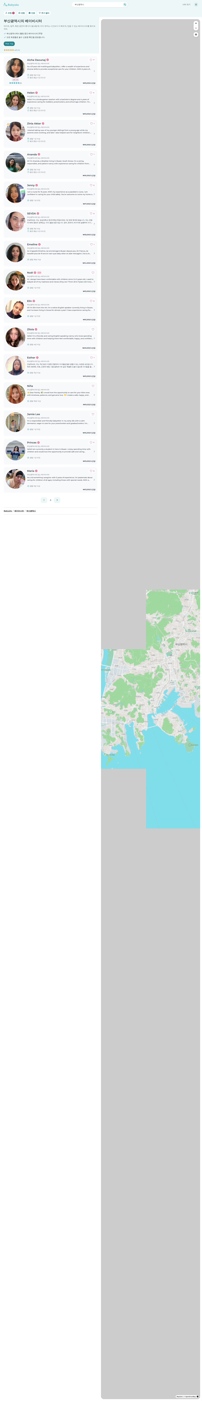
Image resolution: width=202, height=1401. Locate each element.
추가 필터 (45, 13)
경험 (23, 13)
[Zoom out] (196, 28)
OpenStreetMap (190, 1397)
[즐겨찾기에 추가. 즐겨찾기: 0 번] (92, 273)
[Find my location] (196, 34)
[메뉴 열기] (196, 4)
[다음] (57, 500)
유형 (10, 13)
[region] (150, 709)
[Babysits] (11, 4)
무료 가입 (9, 44)
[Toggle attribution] (197, 1396)
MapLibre (180, 1397)
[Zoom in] (196, 23)
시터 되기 (186, 4)
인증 (33, 13)
